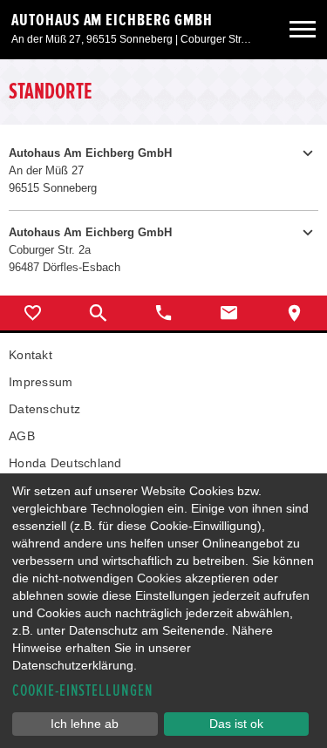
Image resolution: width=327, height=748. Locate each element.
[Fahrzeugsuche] (98, 313)
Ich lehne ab (85, 724)
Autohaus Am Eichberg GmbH (112, 20)
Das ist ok (236, 724)
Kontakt (30, 355)
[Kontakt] (229, 313)
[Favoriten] (32, 313)
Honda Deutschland (65, 463)
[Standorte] (294, 313)
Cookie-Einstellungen (82, 691)
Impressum (41, 382)
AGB (22, 436)
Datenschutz (44, 409)
